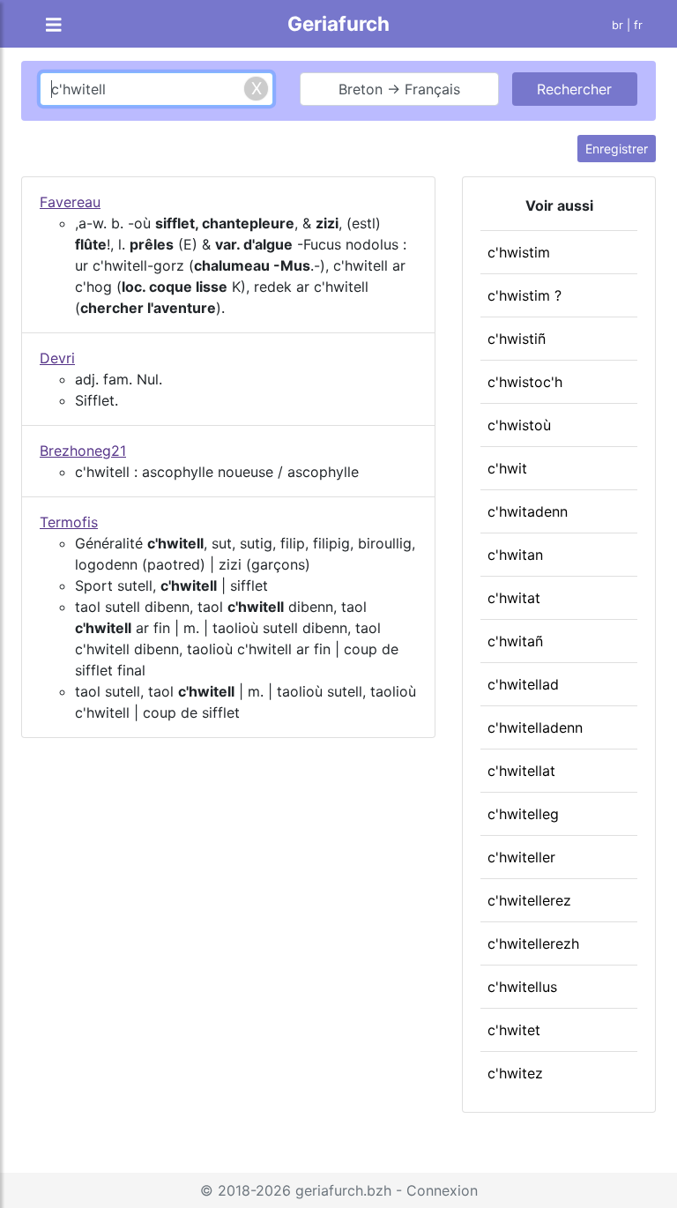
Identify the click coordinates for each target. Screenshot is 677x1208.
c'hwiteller (521, 857)
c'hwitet (513, 1030)
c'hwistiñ (516, 338)
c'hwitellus (522, 986)
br (617, 25)
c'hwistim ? (524, 295)
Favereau (70, 202)
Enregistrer (616, 148)
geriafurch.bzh (343, 1190)
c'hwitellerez (529, 900)
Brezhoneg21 (83, 450)
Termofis (69, 522)
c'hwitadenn (527, 511)
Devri (57, 358)
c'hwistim (518, 252)
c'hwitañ (515, 641)
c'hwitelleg (523, 814)
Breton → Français (399, 89)
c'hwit (507, 468)
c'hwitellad (523, 684)
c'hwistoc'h (524, 382)
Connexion (442, 1190)
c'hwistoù (519, 425)
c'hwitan (515, 554)
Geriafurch (338, 23)
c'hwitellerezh (533, 943)
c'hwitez (515, 1073)
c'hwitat (513, 598)
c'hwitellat (521, 770)
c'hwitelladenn (535, 727)
